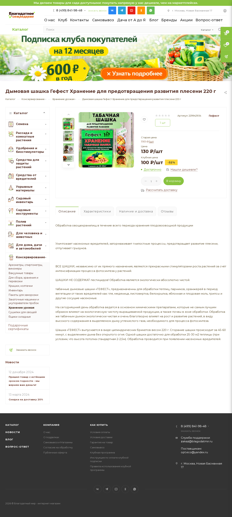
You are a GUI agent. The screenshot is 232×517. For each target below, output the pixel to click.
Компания (51, 424)
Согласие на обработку (58, 447)
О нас (46, 432)
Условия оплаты (100, 432)
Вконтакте (112, 10)
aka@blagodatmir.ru (196, 441)
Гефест (214, 115)
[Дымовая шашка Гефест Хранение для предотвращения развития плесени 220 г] (106, 140)
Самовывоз (97, 447)
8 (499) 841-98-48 (69, 10)
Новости (12, 362)
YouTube (131, 10)
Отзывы (167, 211)
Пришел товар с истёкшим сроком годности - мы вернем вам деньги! (27, 380)
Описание (67, 211)
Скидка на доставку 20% (26, 399)
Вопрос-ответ (17, 446)
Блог (9, 439)
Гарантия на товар (101, 442)
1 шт (162, 122)
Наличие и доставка (136, 211)
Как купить (99, 424)
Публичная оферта (55, 452)
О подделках (51, 437)
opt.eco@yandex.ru (194, 452)
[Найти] (220, 29)
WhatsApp (151, 10)
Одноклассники (141, 10)
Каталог (12, 424)
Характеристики (97, 211)
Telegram (122, 10)
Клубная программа (102, 452)
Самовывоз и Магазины (57, 442)
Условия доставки (101, 437)
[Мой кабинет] (225, 11)
